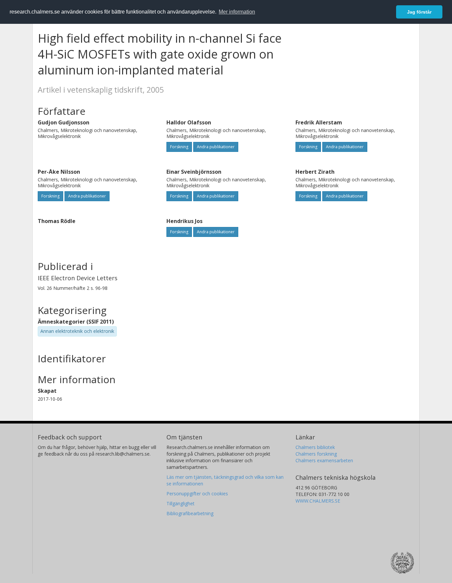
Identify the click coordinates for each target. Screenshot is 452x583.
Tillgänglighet (180, 503)
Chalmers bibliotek (315, 447)
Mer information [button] (237, 12)
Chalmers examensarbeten (324, 460)
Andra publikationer (216, 147)
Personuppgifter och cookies (197, 493)
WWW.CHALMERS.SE (317, 501)
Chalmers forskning (316, 454)
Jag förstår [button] (419, 12)
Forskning (179, 147)
